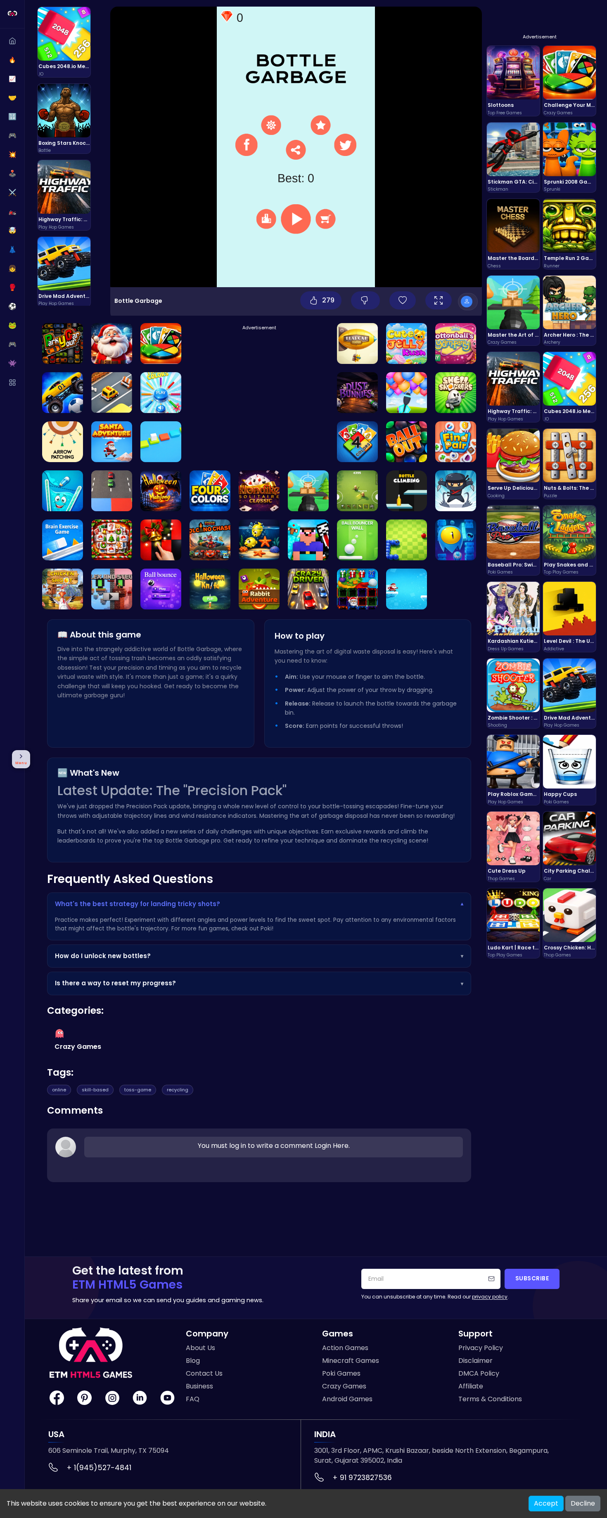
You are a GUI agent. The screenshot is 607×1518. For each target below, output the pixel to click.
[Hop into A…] (259, 589)
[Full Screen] (438, 300)
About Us (200, 1348)
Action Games (345, 1348)
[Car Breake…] (111, 490)
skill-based (95, 1089)
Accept (546, 1503)
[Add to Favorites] (402, 300)
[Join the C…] (111, 343)
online (59, 1089)
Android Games (347, 1399)
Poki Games (341, 1373)
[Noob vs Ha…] (308, 539)
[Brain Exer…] (62, 539)
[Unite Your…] (210, 539)
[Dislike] (365, 300)
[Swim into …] (259, 539)
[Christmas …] (111, 539)
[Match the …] (160, 490)
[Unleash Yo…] (357, 441)
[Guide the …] (357, 343)
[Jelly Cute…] (406, 343)
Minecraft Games (350, 1360)
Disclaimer (475, 1360)
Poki (266, 929)
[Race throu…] (308, 589)
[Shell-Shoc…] (455, 392)
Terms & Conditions (490, 1399)
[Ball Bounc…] (357, 539)
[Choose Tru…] (160, 392)
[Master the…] (62, 343)
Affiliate (470, 1386)
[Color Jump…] (160, 441)
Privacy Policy (480, 1348)
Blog (193, 1360)
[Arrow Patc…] (62, 441)
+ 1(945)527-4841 (98, 1468)
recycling (177, 1089)
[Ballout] (406, 441)
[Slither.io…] (406, 539)
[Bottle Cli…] (406, 490)
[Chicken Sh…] (62, 589)
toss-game (137, 1089)
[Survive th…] (111, 392)
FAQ (192, 1399)
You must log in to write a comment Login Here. (274, 1145)
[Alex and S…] (111, 589)
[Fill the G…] (62, 490)
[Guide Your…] (455, 539)
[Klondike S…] (259, 490)
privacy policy (489, 1296)
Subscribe (532, 1278)
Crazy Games (344, 1386)
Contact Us (204, 1373)
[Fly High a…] (455, 490)
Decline (583, 1503)
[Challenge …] (160, 343)
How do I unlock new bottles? (259, 955)
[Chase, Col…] (357, 392)
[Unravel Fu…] (455, 343)
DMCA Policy (478, 1373)
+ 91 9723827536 (362, 1478)
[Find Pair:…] (455, 441)
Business (199, 1386)
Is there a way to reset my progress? (259, 983)
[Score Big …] (62, 392)
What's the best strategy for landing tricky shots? (259, 903)
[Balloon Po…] (406, 392)
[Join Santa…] (111, 441)
